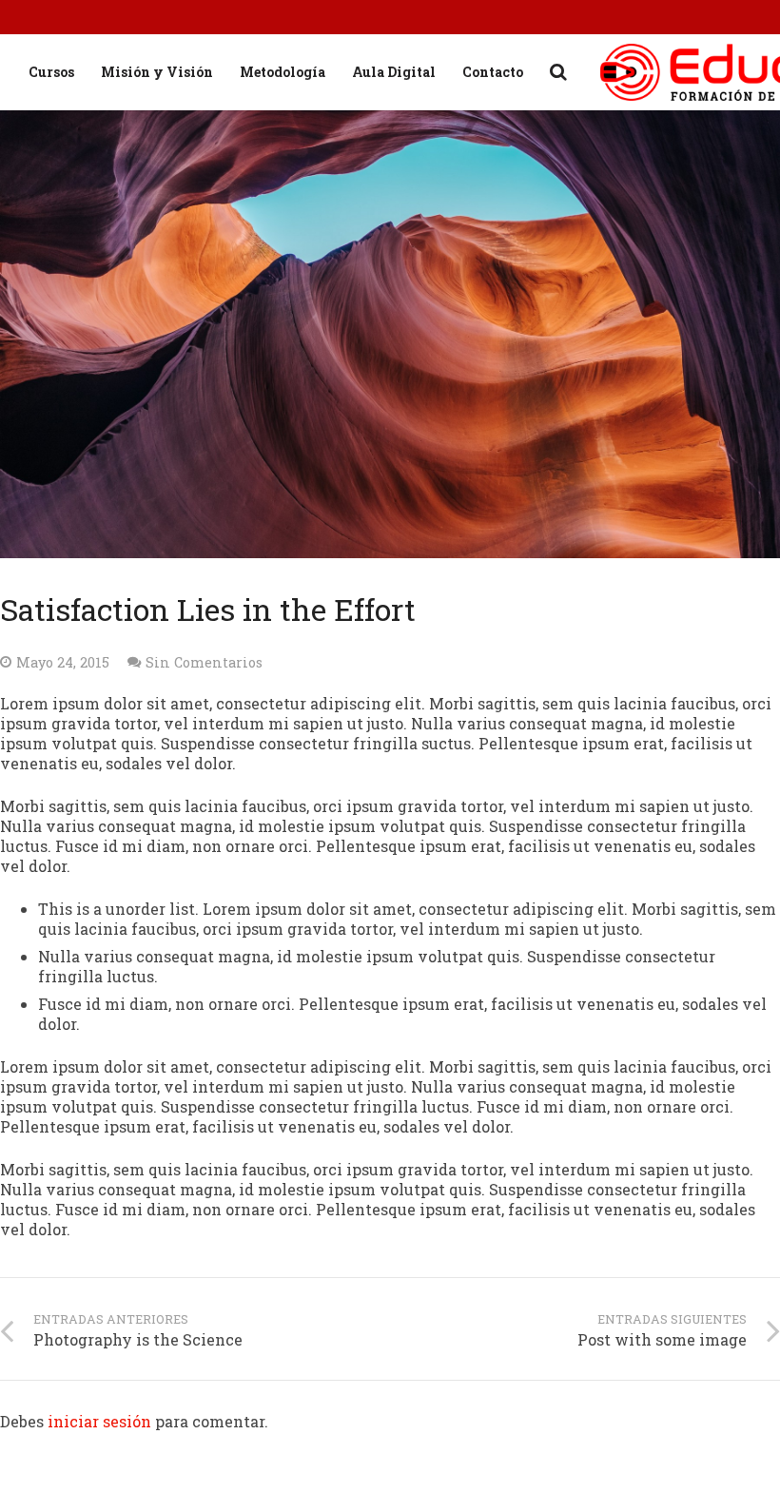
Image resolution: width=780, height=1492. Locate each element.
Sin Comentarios (204, 662)
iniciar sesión (99, 1421)
